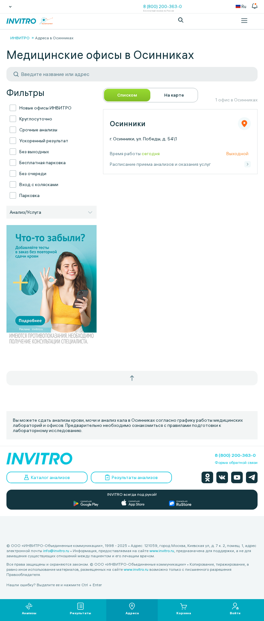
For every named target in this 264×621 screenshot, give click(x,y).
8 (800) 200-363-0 (162, 6)
